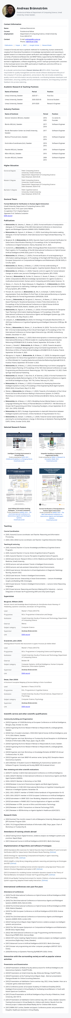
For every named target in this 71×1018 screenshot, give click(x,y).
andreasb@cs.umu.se (32, 39)
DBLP (25, 45)
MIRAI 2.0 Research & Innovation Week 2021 (55, 458)
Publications (9, 45)
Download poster (19, 461)
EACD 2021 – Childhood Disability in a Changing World (19, 458)
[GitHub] (53, 852)
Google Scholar (34, 45)
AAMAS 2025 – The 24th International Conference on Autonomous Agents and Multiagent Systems (52, 515)
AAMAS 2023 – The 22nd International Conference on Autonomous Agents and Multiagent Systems (19, 515)
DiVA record (8, 216)
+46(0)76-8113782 (32, 42)
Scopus (18, 45)
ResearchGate (46, 45)
